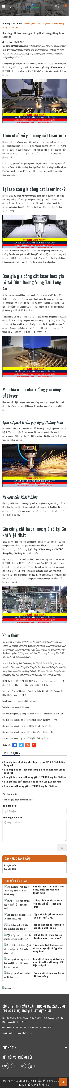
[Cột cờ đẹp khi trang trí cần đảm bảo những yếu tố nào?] (18, 937)
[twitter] (5, 1066)
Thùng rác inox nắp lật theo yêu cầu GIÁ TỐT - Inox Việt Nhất (48, 903)
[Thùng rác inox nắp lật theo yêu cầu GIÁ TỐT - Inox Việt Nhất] (18, 904)
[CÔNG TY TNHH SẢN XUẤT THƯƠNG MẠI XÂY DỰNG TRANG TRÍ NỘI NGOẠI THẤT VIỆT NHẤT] (33, 6)
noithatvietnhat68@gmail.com (21, 1032)
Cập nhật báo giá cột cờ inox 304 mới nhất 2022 (48, 916)
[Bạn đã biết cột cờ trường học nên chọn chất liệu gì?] (18, 927)
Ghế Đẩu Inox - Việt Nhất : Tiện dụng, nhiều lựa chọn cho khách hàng (48, 889)
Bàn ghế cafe (10, 865)
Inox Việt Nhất (10, 869)
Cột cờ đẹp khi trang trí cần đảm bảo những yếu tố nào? (48, 936)
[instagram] (23, 1066)
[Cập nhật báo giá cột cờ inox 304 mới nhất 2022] (18, 916)
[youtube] (31, 1066)
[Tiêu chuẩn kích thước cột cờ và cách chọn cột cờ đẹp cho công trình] (18, 949)
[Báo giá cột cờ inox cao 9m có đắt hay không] (18, 975)
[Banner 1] (34, 988)
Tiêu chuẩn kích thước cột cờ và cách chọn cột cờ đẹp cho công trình (48, 948)
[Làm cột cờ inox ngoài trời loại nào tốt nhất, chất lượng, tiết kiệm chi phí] (18, 963)
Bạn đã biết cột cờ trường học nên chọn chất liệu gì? (49, 926)
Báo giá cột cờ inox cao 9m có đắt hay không (49, 974)
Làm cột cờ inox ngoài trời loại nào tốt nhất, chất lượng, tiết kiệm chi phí (48, 962)
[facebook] (14, 1066)
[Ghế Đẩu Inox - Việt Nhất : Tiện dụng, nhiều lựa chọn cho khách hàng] (18, 890)
